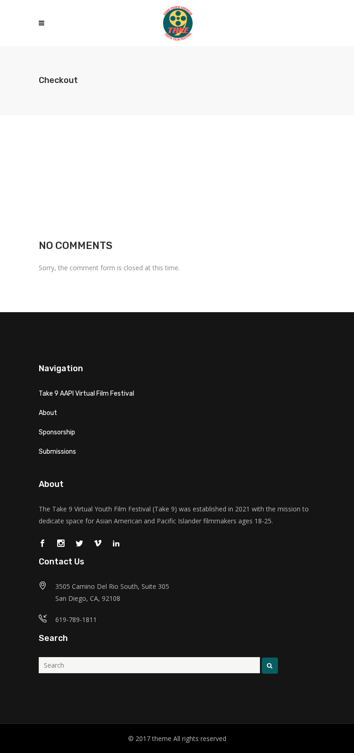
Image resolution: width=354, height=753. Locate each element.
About (48, 413)
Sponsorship (57, 432)
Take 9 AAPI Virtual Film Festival (86, 393)
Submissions (57, 452)
